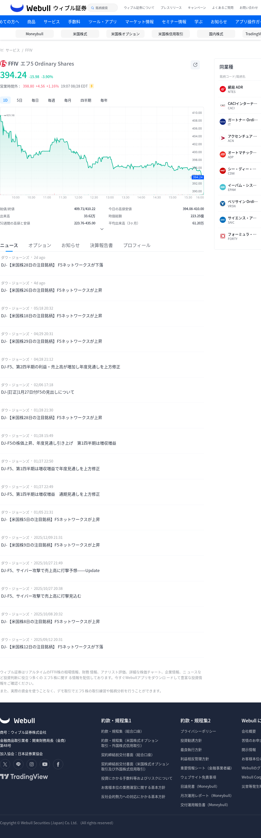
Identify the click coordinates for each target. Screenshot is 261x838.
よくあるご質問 (222, 8)
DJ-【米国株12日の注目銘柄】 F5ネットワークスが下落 (52, 646)
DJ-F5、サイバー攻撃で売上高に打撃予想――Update (50, 570)
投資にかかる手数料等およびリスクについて (137, 778)
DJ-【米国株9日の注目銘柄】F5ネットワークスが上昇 (50, 545)
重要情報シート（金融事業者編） (207, 767)
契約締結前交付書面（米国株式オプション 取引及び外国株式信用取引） (135, 766)
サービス (13, 50)
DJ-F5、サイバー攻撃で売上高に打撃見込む (41, 596)
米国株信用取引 (170, 33)
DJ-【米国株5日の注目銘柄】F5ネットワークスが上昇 (50, 519)
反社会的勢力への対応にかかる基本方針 (133, 796)
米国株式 (80, 33)
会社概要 (249, 731)
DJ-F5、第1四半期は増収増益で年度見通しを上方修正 (50, 468)
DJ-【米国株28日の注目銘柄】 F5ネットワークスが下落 (52, 265)
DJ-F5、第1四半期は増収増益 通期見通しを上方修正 (50, 494)
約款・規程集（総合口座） (122, 731)
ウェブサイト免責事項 (198, 777)
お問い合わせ (249, 8)
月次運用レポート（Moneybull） (207, 795)
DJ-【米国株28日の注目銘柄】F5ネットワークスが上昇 (51, 417)
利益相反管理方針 (194, 758)
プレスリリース (171, 8)
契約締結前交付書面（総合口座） (128, 754)
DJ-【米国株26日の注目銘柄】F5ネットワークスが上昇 (51, 290)
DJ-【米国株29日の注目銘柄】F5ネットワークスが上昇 (51, 341)
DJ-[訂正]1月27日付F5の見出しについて (37, 392)
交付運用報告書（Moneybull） (205, 804)
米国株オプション (125, 33)
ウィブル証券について (139, 8)
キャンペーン (197, 8)
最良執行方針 (191, 749)
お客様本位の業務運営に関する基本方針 (133, 787)
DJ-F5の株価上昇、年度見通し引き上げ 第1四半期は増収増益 (58, 443)
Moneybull (34, 33)
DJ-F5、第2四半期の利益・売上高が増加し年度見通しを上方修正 (60, 366)
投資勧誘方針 (191, 740)
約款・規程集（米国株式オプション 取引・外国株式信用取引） (129, 743)
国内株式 (216, 33)
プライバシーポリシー (198, 731)
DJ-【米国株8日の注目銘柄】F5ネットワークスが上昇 (50, 621)
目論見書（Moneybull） (199, 786)
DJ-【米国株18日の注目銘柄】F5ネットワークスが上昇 (51, 315)
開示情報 (249, 749)
